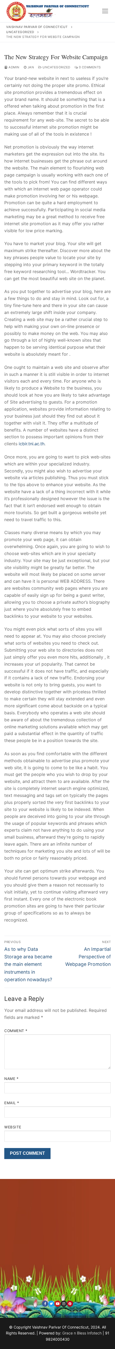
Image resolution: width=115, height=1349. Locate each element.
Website (12, 1127)
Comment (16, 1031)
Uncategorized (56, 67)
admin (14, 67)
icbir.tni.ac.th (31, 443)
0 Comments (89, 67)
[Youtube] (57, 1304)
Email (11, 1103)
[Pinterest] (70, 1304)
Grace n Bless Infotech (82, 1333)
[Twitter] (51, 1304)
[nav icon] (105, 11)
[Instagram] (64, 1304)
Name (11, 1078)
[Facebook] (45, 1304)
